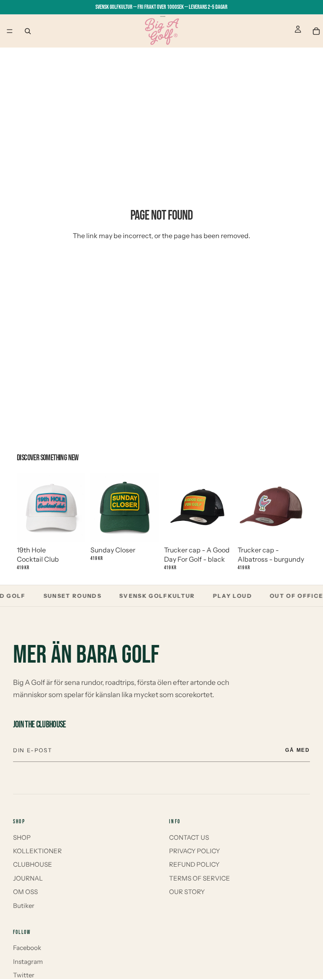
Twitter (23, 975)
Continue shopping (161, 266)
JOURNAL (28, 878)
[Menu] (9, 31)
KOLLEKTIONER (37, 851)
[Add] (72, 525)
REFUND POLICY (194, 864)
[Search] (28, 31)
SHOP (22, 837)
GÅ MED (297, 750)
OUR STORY (187, 892)
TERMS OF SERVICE (199, 878)
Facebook (27, 948)
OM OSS (25, 892)
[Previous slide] (26, 507)
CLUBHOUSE (32, 864)
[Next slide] (76, 507)
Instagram (28, 962)
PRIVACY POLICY (194, 851)
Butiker (23, 906)
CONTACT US (189, 837)
